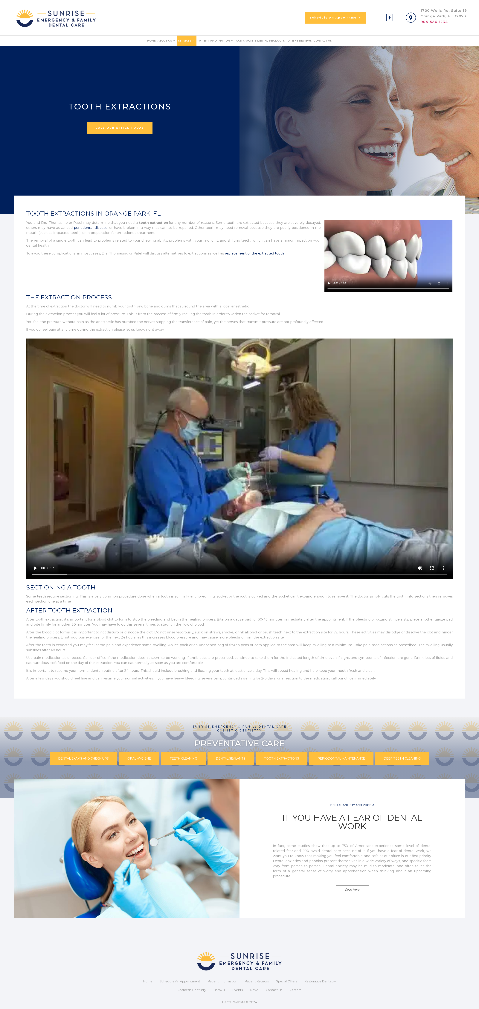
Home (151, 40)
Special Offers (286, 981)
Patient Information (213, 40)
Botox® (219, 990)
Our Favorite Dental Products (260, 40)
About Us (165, 40)
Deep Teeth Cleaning (402, 758)
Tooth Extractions (281, 758)
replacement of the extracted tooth (254, 253)
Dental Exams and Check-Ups (83, 758)
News (254, 990)
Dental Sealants (230, 758)
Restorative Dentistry (320, 981)
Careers (295, 990)
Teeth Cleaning (183, 758)
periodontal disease (90, 228)
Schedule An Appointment (180, 981)
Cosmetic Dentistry (192, 990)
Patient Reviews (299, 40)
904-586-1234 (434, 22)
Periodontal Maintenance (341, 758)
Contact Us (323, 40)
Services (184, 40)
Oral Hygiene (139, 758)
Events (237, 990)
